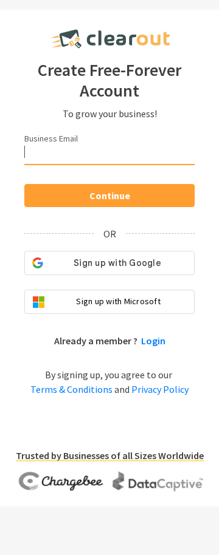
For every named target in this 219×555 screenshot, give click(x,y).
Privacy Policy (160, 389)
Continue (109, 195)
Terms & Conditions (71, 389)
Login (153, 341)
